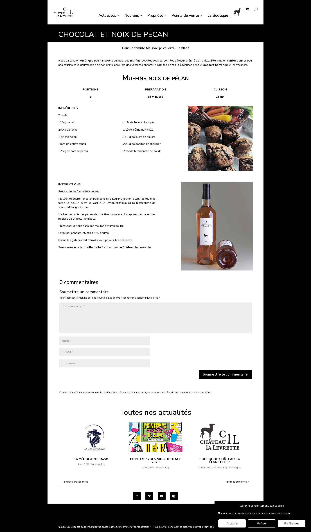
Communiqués (234, 467)
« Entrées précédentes (75, 481)
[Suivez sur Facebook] (137, 496)
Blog (103, 464)
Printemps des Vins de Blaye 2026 (155, 460)
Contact (165, 517)
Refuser (262, 523)
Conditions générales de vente (76, 517)
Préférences (291, 523)
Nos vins (131, 16)
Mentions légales (145, 517)
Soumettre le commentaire (225, 374)
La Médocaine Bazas (91, 459)
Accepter (232, 523)
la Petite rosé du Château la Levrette (124, 247)
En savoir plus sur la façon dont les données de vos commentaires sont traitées (165, 392)
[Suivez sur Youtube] (162, 496)
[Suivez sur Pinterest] (149, 496)
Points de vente (185, 16)
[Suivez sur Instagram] (174, 496)
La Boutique (217, 16)
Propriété (155, 16)
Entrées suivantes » (237, 481)
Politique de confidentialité (115, 517)
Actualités (107, 16)
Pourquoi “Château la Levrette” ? (219, 460)
